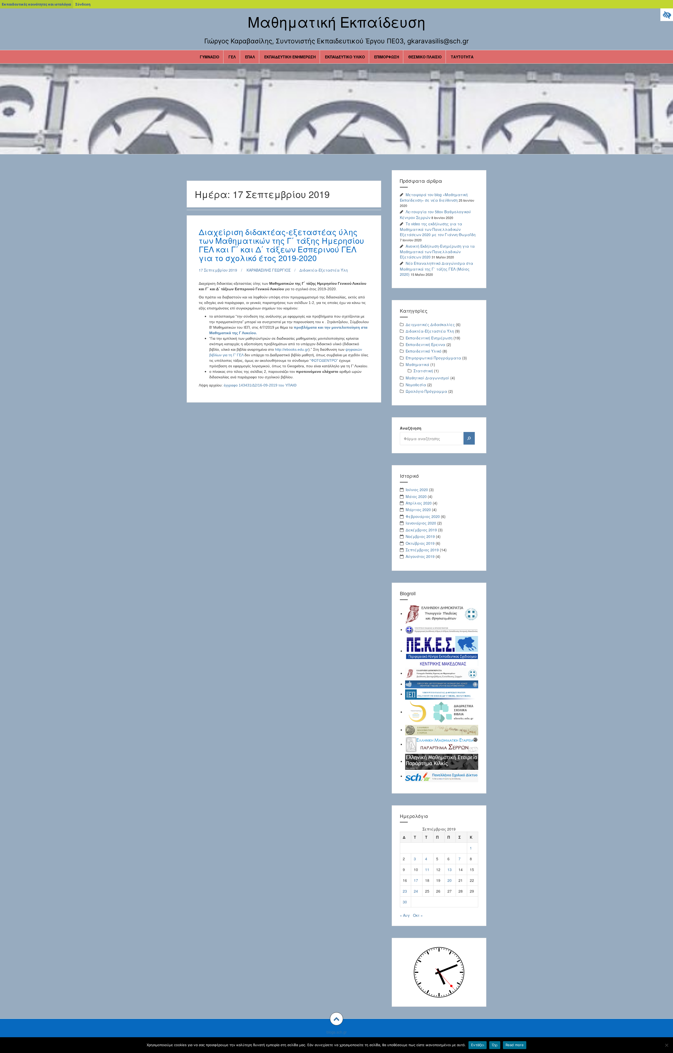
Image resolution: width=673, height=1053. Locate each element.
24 (416, 891)
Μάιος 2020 (416, 496)
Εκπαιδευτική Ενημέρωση (290, 56)
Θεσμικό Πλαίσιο (425, 56)
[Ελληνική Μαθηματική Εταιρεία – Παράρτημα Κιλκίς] (441, 761)
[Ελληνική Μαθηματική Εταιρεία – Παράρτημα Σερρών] (441, 744)
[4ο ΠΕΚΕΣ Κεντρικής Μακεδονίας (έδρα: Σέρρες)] (441, 650)
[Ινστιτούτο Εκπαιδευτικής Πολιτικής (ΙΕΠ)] (441, 693)
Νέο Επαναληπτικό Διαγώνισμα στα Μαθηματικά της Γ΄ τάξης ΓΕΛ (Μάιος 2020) (436, 269)
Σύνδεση (82, 4)
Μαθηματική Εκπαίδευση (336, 21)
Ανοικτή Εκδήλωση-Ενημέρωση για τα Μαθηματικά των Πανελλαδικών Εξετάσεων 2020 (437, 251)
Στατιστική (423, 370)
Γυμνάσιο (209, 56)
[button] (336, 1018)
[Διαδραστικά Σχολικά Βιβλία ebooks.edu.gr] (441, 711)
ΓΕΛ (232, 56)
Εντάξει (477, 1045)
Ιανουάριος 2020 (421, 523)
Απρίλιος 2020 (419, 503)
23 (405, 891)
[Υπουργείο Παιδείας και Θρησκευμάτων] (441, 613)
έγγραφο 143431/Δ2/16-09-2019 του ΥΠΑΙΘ (260, 385)
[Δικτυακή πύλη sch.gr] (441, 776)
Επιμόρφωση (386, 56)
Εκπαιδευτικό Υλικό (345, 56)
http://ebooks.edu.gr (291, 349)
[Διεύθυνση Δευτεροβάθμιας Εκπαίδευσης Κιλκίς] (441, 683)
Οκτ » (418, 915)
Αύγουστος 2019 (420, 556)
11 (427, 869)
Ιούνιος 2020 (417, 489)
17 (416, 880)
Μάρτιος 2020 (418, 509)
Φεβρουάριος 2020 (423, 516)
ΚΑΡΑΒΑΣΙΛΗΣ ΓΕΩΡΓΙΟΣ (268, 270)
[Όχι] (666, 1045)
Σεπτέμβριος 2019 (422, 549)
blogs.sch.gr (337, 1032)
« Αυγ (405, 915)
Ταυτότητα (462, 56)
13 (449, 869)
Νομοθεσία (416, 384)
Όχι (495, 1045)
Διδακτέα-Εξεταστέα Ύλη (323, 270)
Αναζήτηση (410, 428)
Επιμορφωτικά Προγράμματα (433, 357)
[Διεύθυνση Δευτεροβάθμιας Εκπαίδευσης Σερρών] (441, 673)
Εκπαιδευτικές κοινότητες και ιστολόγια (36, 4)
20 (449, 880)
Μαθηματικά (417, 364)
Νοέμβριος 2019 (420, 536)
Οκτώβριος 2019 (420, 543)
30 (405, 901)
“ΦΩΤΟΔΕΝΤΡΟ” (324, 360)
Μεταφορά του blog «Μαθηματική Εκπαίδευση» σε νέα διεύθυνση (434, 197)
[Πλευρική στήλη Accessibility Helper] (666, 14)
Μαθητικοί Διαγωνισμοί (427, 377)
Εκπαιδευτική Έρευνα (425, 344)
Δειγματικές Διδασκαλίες (430, 324)
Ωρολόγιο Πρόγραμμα (426, 391)
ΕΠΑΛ (250, 56)
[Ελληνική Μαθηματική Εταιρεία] (441, 729)
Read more (515, 1045)
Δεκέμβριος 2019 (421, 529)
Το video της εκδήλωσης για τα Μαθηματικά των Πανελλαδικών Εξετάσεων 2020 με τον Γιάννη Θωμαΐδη (438, 229)
